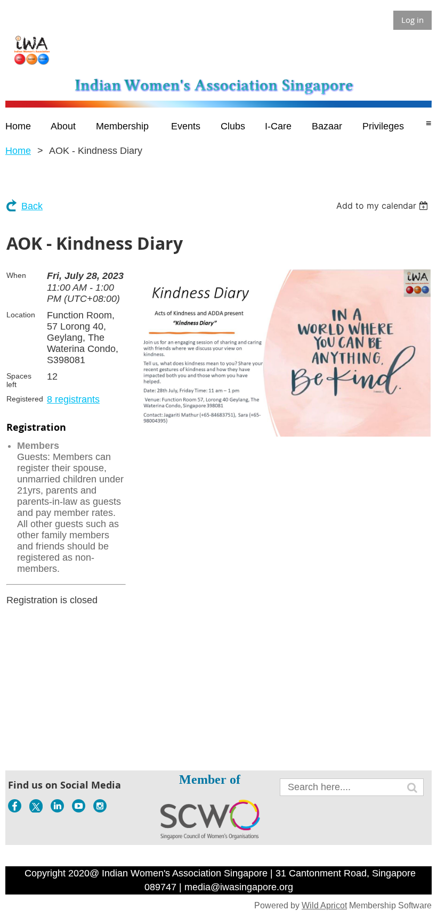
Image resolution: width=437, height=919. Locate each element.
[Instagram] (100, 806)
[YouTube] (78, 806)
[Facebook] (14, 806)
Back (32, 206)
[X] (36, 806)
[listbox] (383, 205)
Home (18, 150)
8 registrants (73, 399)
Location (20, 314)
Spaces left (18, 380)
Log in (412, 19)
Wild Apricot (324, 905)
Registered (24, 399)
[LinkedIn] (57, 806)
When (16, 275)
